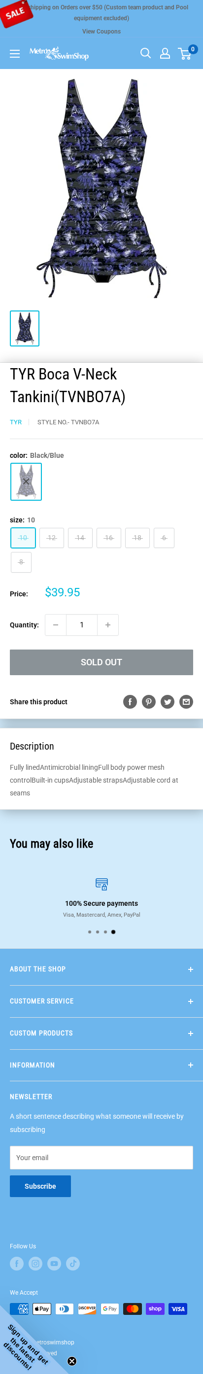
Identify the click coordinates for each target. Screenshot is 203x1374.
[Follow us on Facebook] (17, 1264)
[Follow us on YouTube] (54, 1264)
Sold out (101, 662)
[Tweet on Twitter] (167, 702)
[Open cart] (184, 54)
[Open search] (145, 53)
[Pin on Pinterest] (149, 702)
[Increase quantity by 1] (108, 625)
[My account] (165, 53)
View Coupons (101, 31)
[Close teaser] (72, 1361)
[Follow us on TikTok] (73, 1264)
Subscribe (40, 1186)
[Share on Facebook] (130, 702)
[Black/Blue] (26, 482)
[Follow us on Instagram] (35, 1264)
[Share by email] (186, 702)
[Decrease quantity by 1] (55, 625)
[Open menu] (15, 54)
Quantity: (24, 625)
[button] (34, 1339)
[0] (185, 53)
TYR (16, 422)
